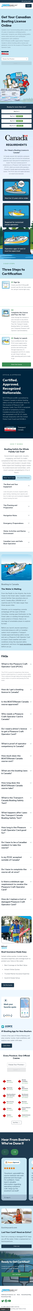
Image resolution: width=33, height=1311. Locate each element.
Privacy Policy (12, 1309)
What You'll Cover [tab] (9, 478)
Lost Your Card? (27, 1)
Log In (28, 6)
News (18, 1294)
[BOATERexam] (9, 5)
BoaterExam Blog (26, 1294)
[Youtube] (9, 1301)
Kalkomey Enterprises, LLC (8, 1294)
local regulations (25, 644)
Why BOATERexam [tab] (23, 478)
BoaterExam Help (6, 1296)
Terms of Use (22, 1309)
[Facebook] (6, 1301)
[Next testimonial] (14, 1152)
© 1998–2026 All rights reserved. (10, 1307)
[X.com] (2, 1301)
